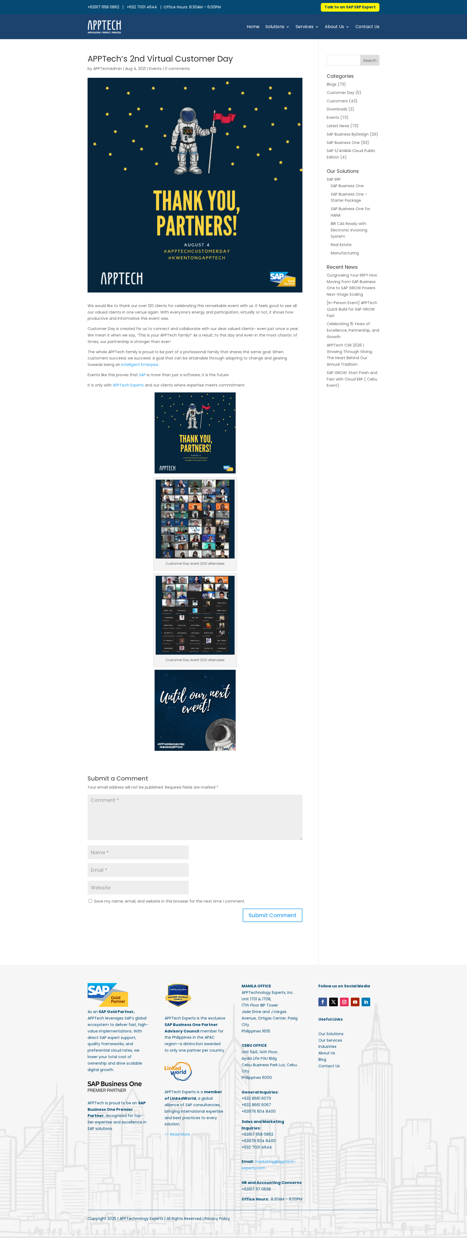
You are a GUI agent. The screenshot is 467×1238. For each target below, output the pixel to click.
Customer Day (340, 92)
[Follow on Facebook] (322, 1002)
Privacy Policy (217, 1218)
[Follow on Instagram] (344, 1002)
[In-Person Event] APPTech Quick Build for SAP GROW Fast (352, 309)
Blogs (331, 84)
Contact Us (367, 26)
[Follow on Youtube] (355, 1002)
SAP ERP (334, 179)
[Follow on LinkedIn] (366, 1002)
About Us (334, 26)
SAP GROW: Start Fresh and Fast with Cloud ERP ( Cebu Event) (352, 379)
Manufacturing (345, 253)
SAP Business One (343, 142)
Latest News (338, 126)
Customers (337, 101)
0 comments (177, 68)
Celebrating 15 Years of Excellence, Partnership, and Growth (353, 330)
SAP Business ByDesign (348, 134)
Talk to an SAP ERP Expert (350, 7)
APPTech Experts (128, 385)
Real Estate (341, 244)
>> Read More (177, 1134)
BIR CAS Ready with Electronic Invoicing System (349, 230)
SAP (142, 375)
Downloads (337, 109)
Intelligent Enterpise (139, 364)
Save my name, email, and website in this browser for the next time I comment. (169, 901)
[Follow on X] (333, 1002)
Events (155, 68)
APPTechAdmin (107, 68)
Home (253, 26)
